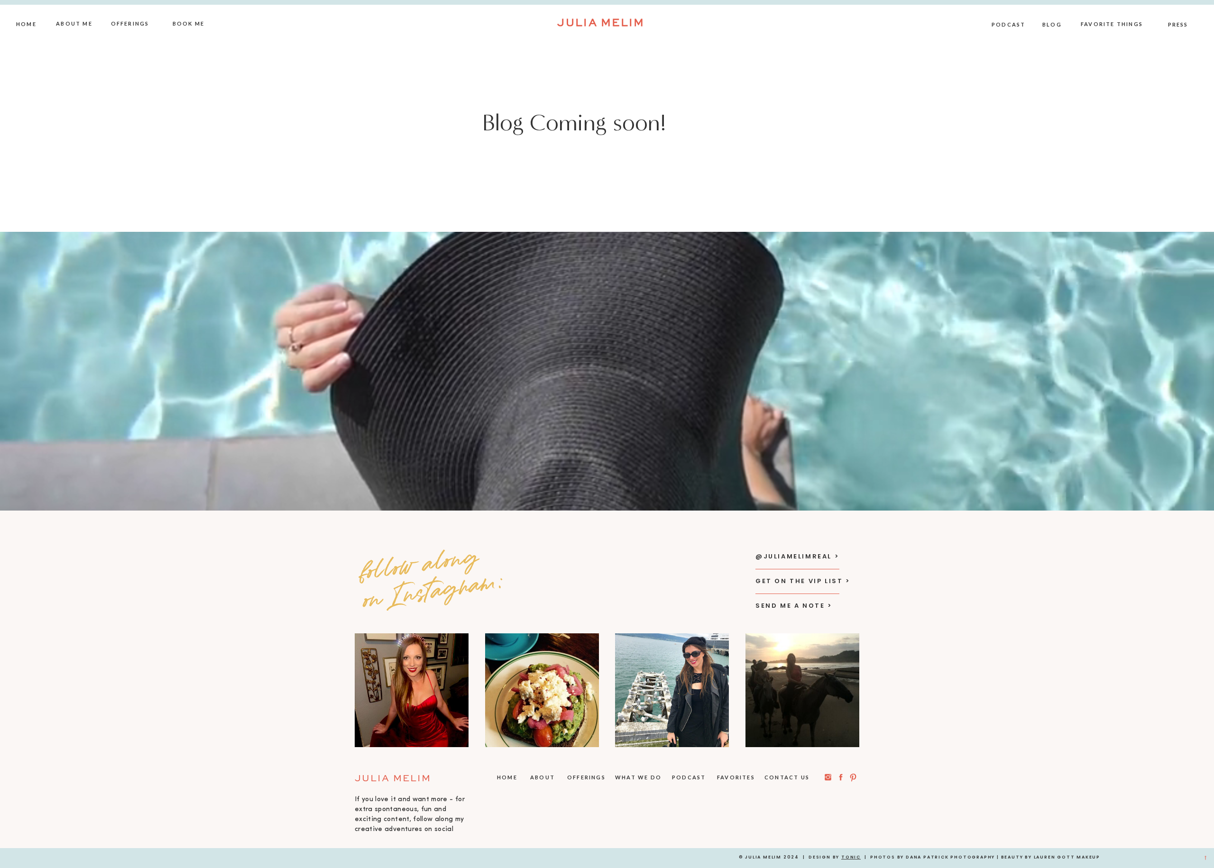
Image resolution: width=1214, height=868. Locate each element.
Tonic (851, 857)
